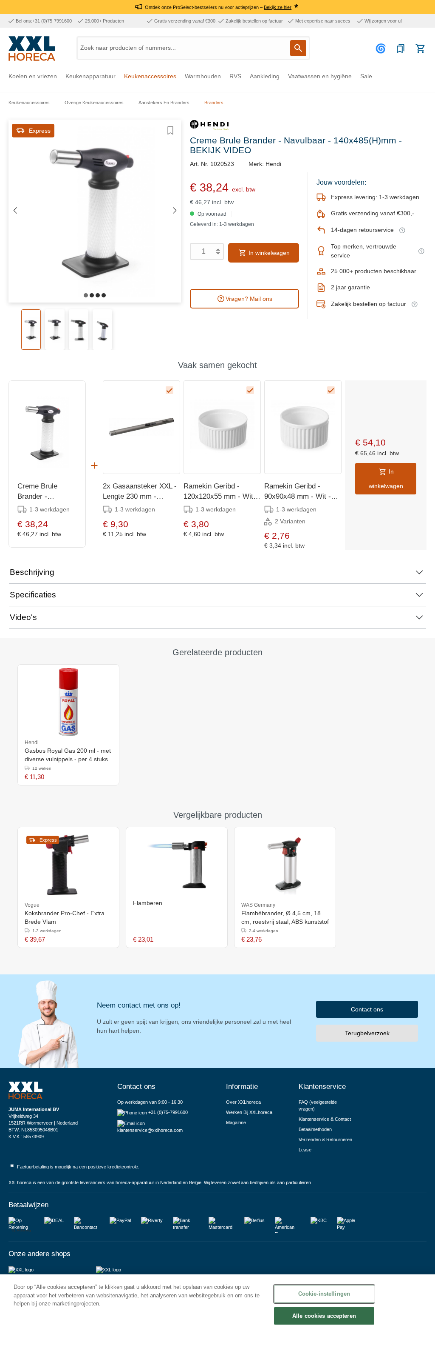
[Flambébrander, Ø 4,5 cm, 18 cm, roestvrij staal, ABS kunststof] (285, 865)
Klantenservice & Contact (325, 1119)
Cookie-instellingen (324, 1294)
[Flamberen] (177, 865)
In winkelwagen (268, 252)
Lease (305, 1149)
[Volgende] (174, 211)
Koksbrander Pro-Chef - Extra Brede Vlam (65, 917)
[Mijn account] (381, 48)
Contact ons (367, 1009)
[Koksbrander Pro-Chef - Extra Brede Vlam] (68, 865)
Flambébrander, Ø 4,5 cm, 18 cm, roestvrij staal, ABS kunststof (285, 917)
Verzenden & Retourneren (325, 1139)
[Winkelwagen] (420, 48)
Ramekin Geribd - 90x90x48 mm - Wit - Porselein (297, 492)
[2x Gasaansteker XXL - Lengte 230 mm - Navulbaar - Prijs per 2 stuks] (141, 427)
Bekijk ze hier (277, 7)
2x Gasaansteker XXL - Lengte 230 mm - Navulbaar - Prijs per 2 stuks (140, 492)
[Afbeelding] (86, 295)
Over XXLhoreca (243, 1102)
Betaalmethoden (315, 1129)
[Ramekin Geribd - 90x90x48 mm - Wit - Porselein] (303, 427)
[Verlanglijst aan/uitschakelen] (170, 130)
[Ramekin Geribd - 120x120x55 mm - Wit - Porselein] (222, 427)
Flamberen (147, 903)
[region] (217, 1321)
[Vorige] (14, 211)
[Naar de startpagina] (31, 48)
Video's (23, 617)
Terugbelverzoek (367, 1033)
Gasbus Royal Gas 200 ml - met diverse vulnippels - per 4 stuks (68, 755)
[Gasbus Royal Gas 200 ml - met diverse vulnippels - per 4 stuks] (68, 702)
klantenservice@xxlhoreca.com (150, 1130)
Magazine (236, 1122)
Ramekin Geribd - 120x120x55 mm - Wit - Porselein (221, 492)
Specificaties (33, 594)
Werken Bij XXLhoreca (249, 1112)
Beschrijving (32, 572)
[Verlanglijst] (400, 48)
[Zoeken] (298, 48)
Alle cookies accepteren (324, 1316)
